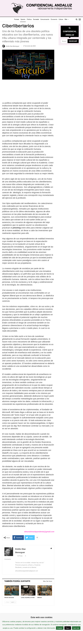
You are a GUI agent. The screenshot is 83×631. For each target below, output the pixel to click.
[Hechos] (44, 590)
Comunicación (44, 19)
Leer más (76, 628)
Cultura (61, 19)
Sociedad (36, 19)
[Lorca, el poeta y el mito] (28, 590)
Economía (54, 19)
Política (29, 19)
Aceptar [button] (59, 628)
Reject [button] (68, 628)
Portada (16, 19)
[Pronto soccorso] (11, 590)
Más (66, 19)
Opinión (23, 19)
